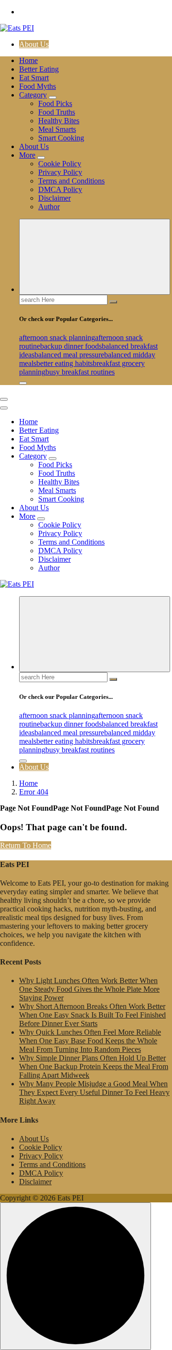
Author (49, 207)
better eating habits (64, 363)
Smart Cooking (61, 138)
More (27, 155)
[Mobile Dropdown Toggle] (52, 97)
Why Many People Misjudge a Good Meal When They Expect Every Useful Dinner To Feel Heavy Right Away (94, 1092)
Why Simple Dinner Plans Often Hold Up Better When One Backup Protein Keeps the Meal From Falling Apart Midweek (93, 1066)
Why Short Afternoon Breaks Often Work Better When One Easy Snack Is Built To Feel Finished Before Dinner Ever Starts (92, 1015)
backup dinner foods (71, 346)
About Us (34, 44)
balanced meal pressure (69, 355)
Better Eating (39, 69)
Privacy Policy (60, 172)
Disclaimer (54, 198)
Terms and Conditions (71, 181)
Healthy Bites (58, 121)
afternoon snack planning (57, 337)
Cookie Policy (59, 164)
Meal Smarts (57, 129)
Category (33, 95)
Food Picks (55, 103)
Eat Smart (34, 78)
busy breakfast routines (80, 372)
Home (28, 60)
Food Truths (56, 112)
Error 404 (33, 792)
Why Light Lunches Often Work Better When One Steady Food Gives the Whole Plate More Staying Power (89, 989)
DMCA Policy (60, 189)
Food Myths (37, 86)
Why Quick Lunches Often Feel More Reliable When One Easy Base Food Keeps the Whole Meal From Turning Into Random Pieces (90, 1040)
